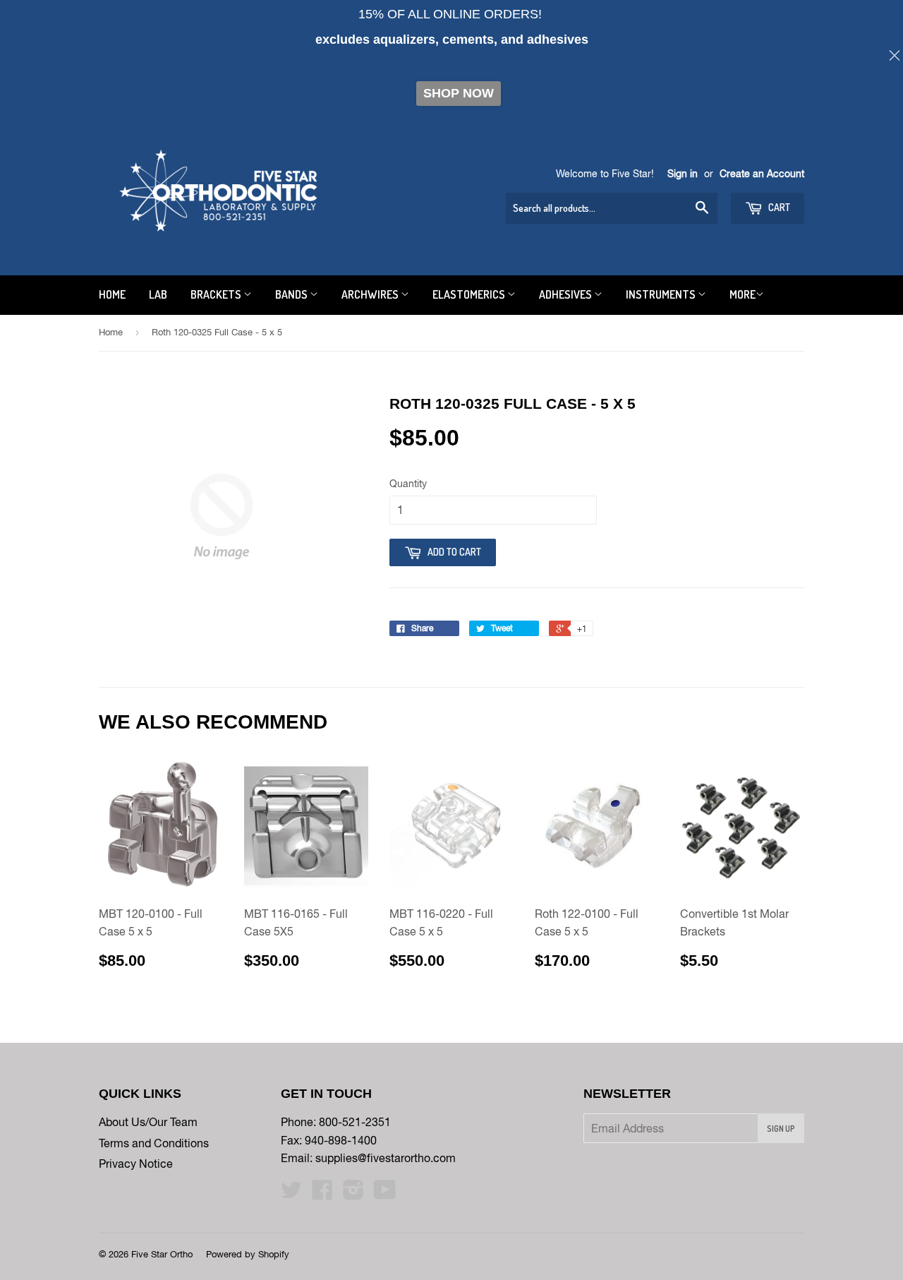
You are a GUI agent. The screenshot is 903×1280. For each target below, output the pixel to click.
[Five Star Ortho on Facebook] (322, 1194)
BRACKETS (216, 294)
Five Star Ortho (162, 1254)
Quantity (408, 483)
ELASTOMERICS (469, 294)
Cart (778, 207)
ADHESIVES (566, 294)
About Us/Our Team (148, 1121)
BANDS (292, 294)
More (742, 294)
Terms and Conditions (154, 1143)
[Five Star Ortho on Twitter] (291, 1194)
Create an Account (762, 173)
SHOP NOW (458, 93)
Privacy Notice (136, 1163)
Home (111, 332)
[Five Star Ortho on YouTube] (385, 1194)
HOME (112, 294)
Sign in (682, 173)
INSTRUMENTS (662, 294)
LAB (158, 294)
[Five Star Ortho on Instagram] (353, 1194)
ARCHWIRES (371, 294)
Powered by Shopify (247, 1254)
